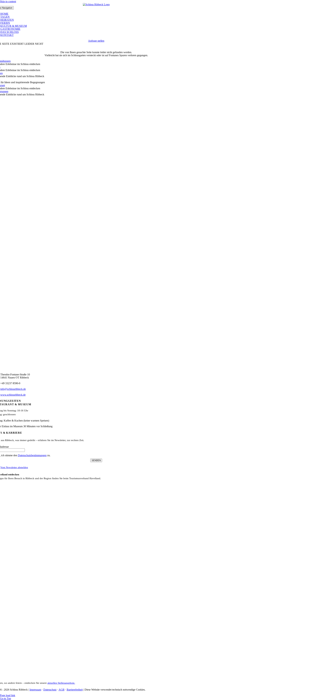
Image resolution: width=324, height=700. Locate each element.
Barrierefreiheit (75, 689)
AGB (61, 689)
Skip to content (8, 1)
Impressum (35, 689)
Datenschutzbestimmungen (32, 455)
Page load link (7, 695)
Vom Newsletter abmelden (14, 467)
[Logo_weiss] (96, 4)
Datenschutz (50, 689)
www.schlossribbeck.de (13, 394)
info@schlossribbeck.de (13, 389)
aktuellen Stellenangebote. (61, 683)
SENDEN (96, 460)
